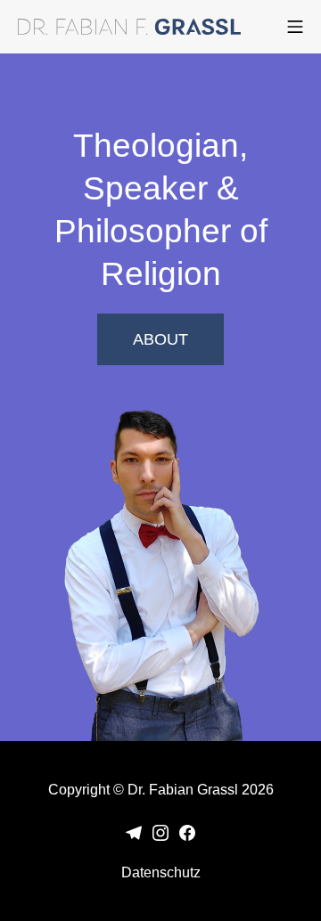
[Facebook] (187, 831)
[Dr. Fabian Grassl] (129, 27)
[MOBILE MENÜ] (295, 26)
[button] (160, 339)
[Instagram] (160, 831)
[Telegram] (134, 831)
